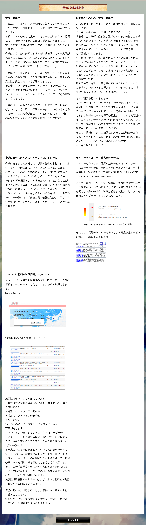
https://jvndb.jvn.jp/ (12, 293)
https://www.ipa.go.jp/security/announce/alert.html (95, 176)
